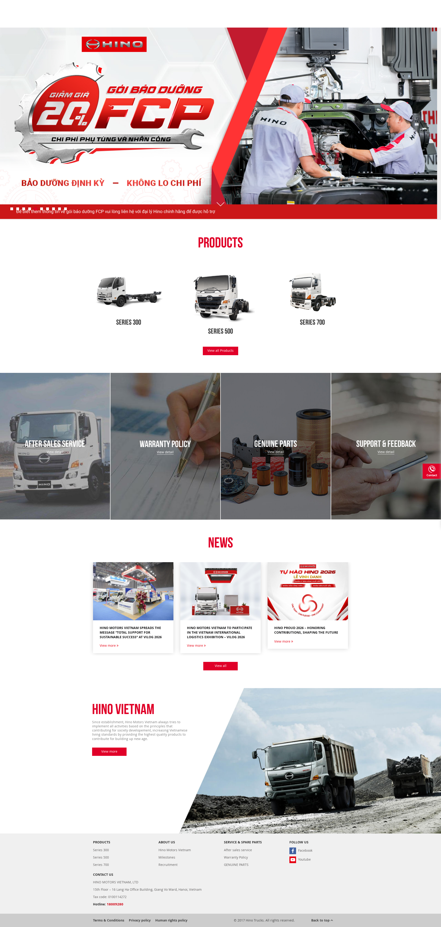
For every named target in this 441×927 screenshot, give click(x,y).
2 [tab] (17, 208)
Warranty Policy (236, 857)
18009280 (115, 904)
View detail (55, 452)
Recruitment (168, 864)
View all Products (220, 350)
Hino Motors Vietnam (174, 850)
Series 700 (101, 864)
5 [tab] (35, 208)
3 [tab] (23, 208)
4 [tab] (29, 208)
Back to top (321, 920)
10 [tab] (65, 208)
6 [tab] (41, 208)
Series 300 (101, 850)
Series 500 (101, 857)
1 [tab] (11, 208)
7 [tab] (47, 208)
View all (220, 665)
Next (418, 128)
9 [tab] (59, 208)
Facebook (304, 850)
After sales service (238, 850)
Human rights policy (171, 920)
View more (108, 646)
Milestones (166, 857)
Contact (432, 475)
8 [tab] (53, 208)
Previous (23, 128)
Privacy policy (140, 920)
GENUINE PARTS (236, 864)
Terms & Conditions (108, 920)
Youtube (304, 859)
